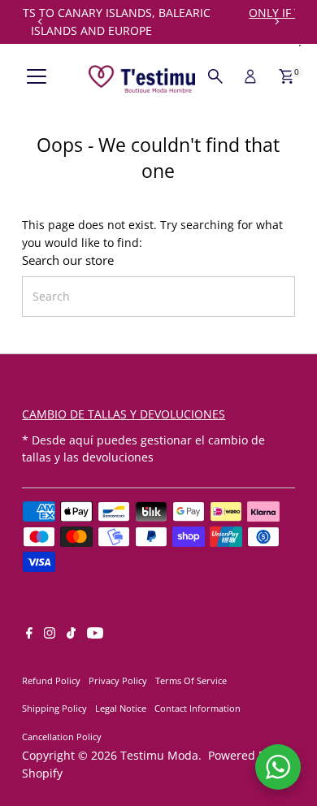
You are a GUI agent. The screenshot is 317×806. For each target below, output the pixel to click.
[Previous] (40, 21)
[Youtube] (95, 634)
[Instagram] (49, 634)
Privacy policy (118, 680)
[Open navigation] (36, 76)
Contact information (197, 708)
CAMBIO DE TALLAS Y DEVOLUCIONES (123, 414)
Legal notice (120, 708)
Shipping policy (54, 708)
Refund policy (51, 680)
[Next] (276, 21)
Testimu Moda (159, 755)
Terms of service (191, 680)
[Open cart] (286, 76)
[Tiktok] (71, 634)
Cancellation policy (62, 736)
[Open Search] (215, 76)
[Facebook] (29, 634)
